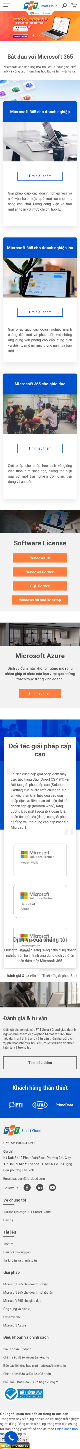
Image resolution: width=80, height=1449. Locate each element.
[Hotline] (11, 1438)
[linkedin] (39, 1190)
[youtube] (52, 1190)
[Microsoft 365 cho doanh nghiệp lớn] (40, 277)
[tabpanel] (40, 26)
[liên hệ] (74, 5)
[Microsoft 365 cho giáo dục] (40, 414)
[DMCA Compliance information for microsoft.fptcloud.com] (15, 1446)
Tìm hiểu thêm (40, 1063)
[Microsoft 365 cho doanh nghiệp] (40, 141)
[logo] (22, 1130)
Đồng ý (22, 1440)
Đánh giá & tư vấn (21, 976)
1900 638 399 (25, 1143)
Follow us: (11, 1188)
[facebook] (27, 1190)
